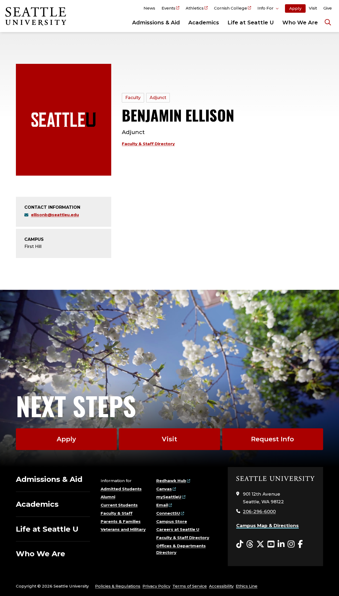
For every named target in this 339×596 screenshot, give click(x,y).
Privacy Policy (156, 586)
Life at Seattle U (251, 22)
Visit (313, 8)
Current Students (119, 505)
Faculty (133, 97)
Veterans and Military (123, 529)
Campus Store (171, 521)
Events (168, 8)
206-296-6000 (259, 511)
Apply (295, 8)
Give (327, 8)
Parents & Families (121, 521)
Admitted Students (121, 488)
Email (162, 505)
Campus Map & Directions (267, 525)
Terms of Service (189, 586)
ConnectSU (168, 513)
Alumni (108, 496)
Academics (203, 22)
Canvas (164, 488)
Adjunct (158, 97)
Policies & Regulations (117, 586)
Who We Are (300, 22)
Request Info (272, 439)
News (149, 8)
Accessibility (221, 586)
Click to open (268, 9)
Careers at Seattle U (177, 529)
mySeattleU (168, 496)
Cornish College (230, 8)
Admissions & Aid (156, 22)
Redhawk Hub (171, 480)
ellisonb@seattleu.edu (55, 214)
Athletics (195, 8)
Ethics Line (246, 586)
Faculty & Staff (116, 513)
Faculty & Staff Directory (148, 143)
